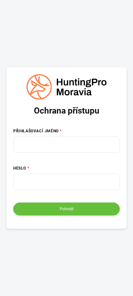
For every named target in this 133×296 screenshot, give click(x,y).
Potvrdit (67, 209)
